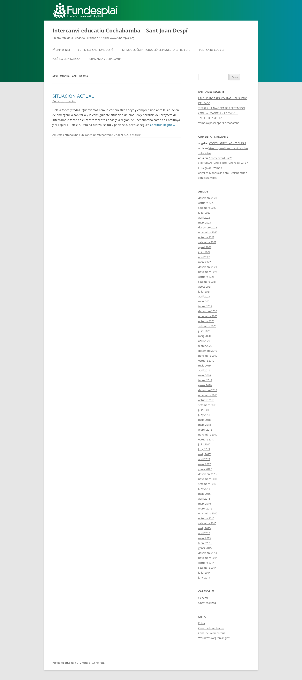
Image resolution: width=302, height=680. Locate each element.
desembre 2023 (207, 198)
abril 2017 (204, 459)
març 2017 (204, 464)
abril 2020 (204, 341)
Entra (201, 623)
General (203, 598)
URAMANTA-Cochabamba (105, 59)
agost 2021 (204, 286)
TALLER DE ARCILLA (210, 118)
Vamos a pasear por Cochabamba (218, 123)
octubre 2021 (206, 277)
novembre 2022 (207, 232)
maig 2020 (204, 336)
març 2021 (204, 301)
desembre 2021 (207, 267)
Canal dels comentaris (211, 633)
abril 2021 (204, 296)
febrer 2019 (205, 380)
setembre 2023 (207, 208)
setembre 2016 (207, 484)
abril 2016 (204, 498)
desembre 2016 (207, 474)
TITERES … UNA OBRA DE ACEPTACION (221, 108)
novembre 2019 (207, 355)
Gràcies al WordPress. (92, 662)
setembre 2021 (207, 282)
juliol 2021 (204, 291)
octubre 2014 (206, 563)
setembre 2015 (207, 523)
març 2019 (204, 375)
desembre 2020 (207, 311)
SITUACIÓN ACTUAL (73, 96)
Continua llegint (163, 125)
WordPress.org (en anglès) (214, 638)
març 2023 (204, 222)
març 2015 (204, 538)
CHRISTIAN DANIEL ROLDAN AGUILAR (221, 163)
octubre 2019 (206, 360)
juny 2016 (204, 489)
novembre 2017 (207, 434)
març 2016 (204, 503)
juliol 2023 (204, 212)
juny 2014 (204, 577)
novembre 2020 (207, 316)
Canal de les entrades (211, 628)
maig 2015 (204, 528)
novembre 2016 (207, 479)
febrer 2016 (205, 508)
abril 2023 (204, 217)
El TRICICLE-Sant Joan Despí (95, 50)
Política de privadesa (66, 59)
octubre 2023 (206, 203)
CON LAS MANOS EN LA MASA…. (218, 113)
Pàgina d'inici (61, 50)
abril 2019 (204, 370)
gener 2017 (205, 469)
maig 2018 (204, 420)
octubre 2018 (206, 400)
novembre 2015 (207, 513)
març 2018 (204, 424)
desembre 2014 (207, 553)
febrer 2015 (205, 543)
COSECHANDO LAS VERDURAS (227, 143)
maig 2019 (204, 365)
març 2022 (204, 262)
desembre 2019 (207, 351)
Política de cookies (211, 50)
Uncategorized (102, 135)
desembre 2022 (207, 227)
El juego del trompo (210, 168)
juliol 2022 (204, 252)
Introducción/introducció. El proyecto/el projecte (156, 50)
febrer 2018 (205, 429)
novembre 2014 (207, 558)
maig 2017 (204, 454)
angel (201, 173)
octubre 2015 (206, 518)
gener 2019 (205, 385)
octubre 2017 (206, 439)
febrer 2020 (205, 346)
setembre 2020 (207, 326)
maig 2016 (204, 494)
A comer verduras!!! (220, 158)
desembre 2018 (207, 390)
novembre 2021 (207, 272)
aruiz (138, 135)
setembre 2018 (207, 405)
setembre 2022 (207, 242)
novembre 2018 (207, 395)
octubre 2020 (206, 321)
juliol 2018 (204, 410)
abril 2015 (204, 533)
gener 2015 (205, 548)
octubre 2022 (206, 237)
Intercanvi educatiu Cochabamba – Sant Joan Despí (119, 30)
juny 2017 (204, 449)
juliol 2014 (204, 572)
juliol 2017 (204, 444)
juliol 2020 (204, 331)
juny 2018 (204, 415)
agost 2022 (204, 247)
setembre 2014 (207, 567)
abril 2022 (204, 257)
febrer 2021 (205, 306)
